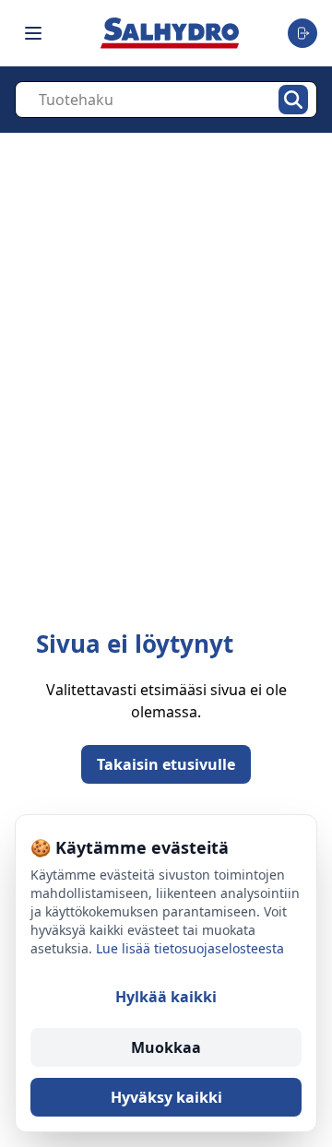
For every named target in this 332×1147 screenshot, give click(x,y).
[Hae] (293, 99)
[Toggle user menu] (302, 33)
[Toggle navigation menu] (33, 33)
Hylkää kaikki (166, 997)
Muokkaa (166, 1047)
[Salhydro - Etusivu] (170, 33)
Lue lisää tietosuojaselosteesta (190, 948)
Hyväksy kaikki (166, 1097)
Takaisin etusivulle (166, 764)
